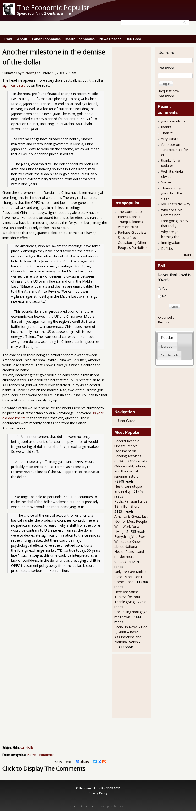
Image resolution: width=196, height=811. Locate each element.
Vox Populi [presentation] (169, 355)
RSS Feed (133, 38)
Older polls (166, 317)
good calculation (174, 121)
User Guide (126, 420)
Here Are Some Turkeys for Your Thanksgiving (127, 596)
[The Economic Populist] (9, 13)
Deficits (167, 248)
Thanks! (167, 133)
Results (163, 322)
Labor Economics (46, 38)
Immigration (170, 242)
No (164, 296)
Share (84, 761)
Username (167, 52)
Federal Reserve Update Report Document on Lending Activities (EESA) (127, 451)
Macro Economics (80, 38)
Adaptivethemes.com (115, 806)
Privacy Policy (98, 793)
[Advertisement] (133, 121)
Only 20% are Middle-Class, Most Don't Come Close (130, 576)
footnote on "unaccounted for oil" (174, 149)
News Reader (110, 38)
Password (166, 68)
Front (8, 38)
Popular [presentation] (167, 337)
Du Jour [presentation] (167, 346)
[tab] (167, 337)
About (22, 38)
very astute (169, 138)
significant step (14, 85)
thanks (166, 127)
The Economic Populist (53, 7)
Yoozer (166, 182)
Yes (164, 288)
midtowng (29, 73)
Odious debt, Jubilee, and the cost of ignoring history (130, 471)
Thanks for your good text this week (173, 193)
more (187, 254)
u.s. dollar (27, 747)
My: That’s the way (175, 204)
